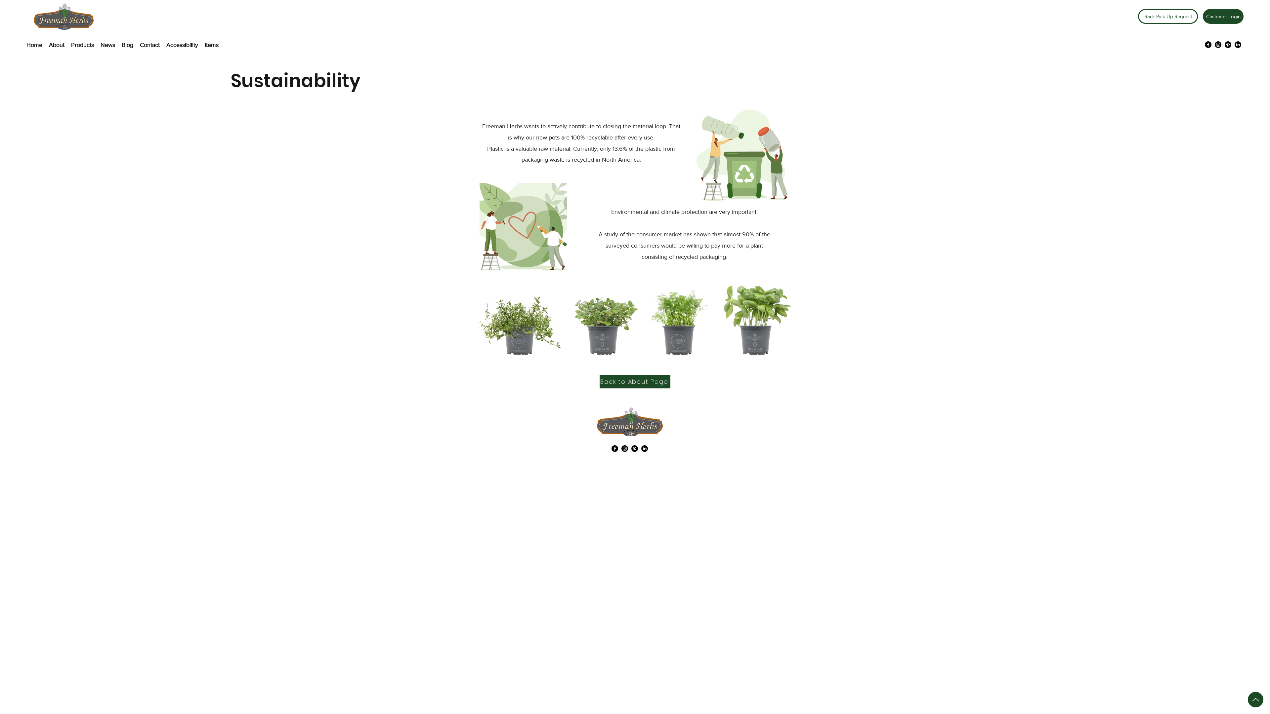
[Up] (1255, 699)
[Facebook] (1208, 44)
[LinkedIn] (1238, 44)
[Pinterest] (1228, 44)
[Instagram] (1218, 44)
